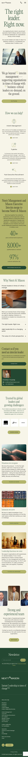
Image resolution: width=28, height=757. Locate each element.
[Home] (10, 2)
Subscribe (23, 660)
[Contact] (21, 3)
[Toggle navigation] (24, 2)
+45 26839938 (9, 384)
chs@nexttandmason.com (12, 382)
